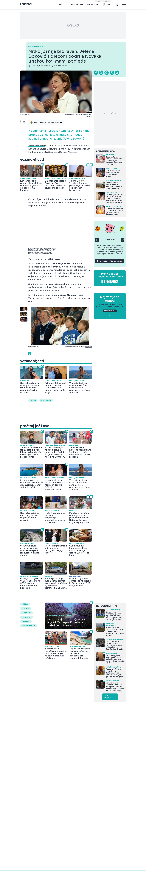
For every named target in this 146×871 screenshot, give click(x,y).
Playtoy (106, 1)
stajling (33, 400)
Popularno (77, 4)
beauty (25, 608)
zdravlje (26, 613)
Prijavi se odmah (109, 311)
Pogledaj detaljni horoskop (109, 261)
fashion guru (28, 626)
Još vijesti (107, 697)
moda (25, 604)
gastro (25, 621)
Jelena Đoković (46, 400)
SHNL (108, 4)
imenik (99, 1)
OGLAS (73, 25)
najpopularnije (106, 605)
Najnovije (92, 4)
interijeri (26, 617)
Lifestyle (62, 4)
